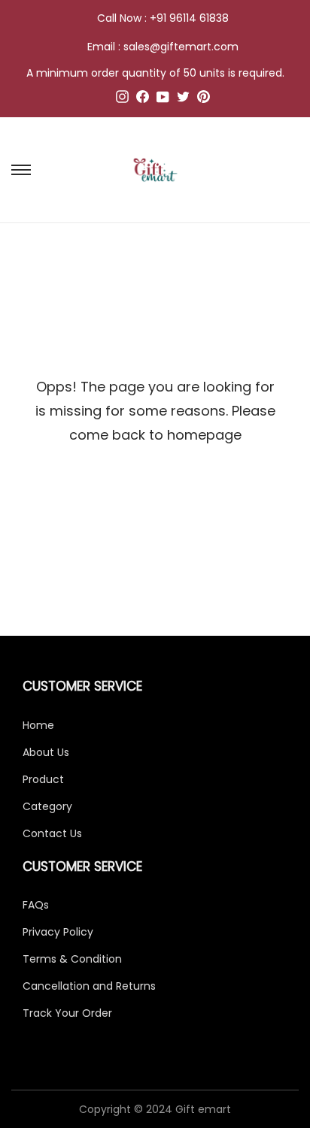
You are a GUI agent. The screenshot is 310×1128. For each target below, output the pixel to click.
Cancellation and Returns (89, 985)
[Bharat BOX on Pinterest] (203, 99)
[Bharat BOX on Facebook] (142, 99)
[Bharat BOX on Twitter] (183, 99)
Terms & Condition (72, 958)
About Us (46, 752)
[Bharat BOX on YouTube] (163, 99)
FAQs (36, 904)
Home (38, 725)
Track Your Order (67, 1013)
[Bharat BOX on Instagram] (122, 99)
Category (47, 806)
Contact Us (52, 833)
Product (43, 779)
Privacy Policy (58, 931)
